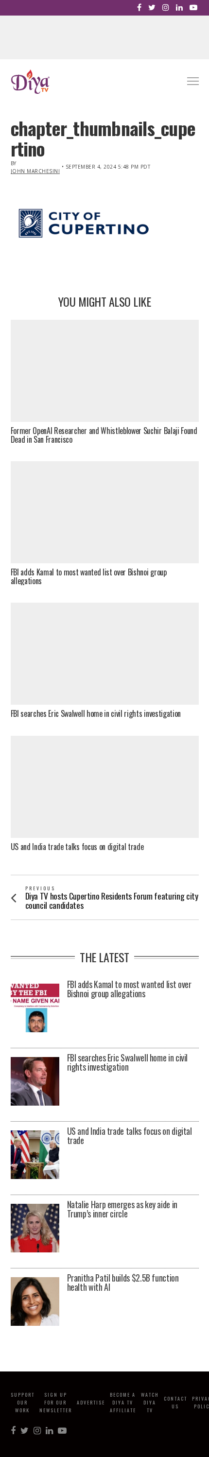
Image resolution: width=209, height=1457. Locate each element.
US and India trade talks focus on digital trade (77, 847)
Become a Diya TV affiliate (123, 1402)
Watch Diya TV (150, 1402)
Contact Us (175, 1402)
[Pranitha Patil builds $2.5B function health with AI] (35, 1301)
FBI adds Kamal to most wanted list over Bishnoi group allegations (89, 576)
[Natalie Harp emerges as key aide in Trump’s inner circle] (35, 1228)
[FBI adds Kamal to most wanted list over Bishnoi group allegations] (35, 1008)
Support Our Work (23, 1402)
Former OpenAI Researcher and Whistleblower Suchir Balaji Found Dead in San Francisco (104, 435)
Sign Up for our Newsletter (55, 1402)
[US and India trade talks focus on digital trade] (35, 1154)
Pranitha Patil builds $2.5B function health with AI (123, 1283)
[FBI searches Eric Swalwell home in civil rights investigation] (35, 1081)
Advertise (91, 1402)
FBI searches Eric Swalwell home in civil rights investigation (96, 714)
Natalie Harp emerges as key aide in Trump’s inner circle (122, 1209)
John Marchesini (35, 171)
